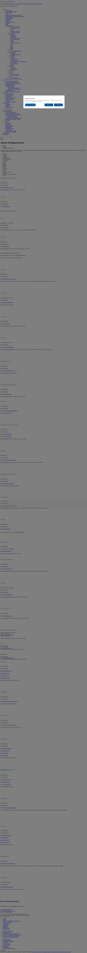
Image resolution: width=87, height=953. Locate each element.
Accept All (58, 104)
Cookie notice (40, 101)
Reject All (49, 104)
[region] (44, 102)
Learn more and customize (30, 104)
